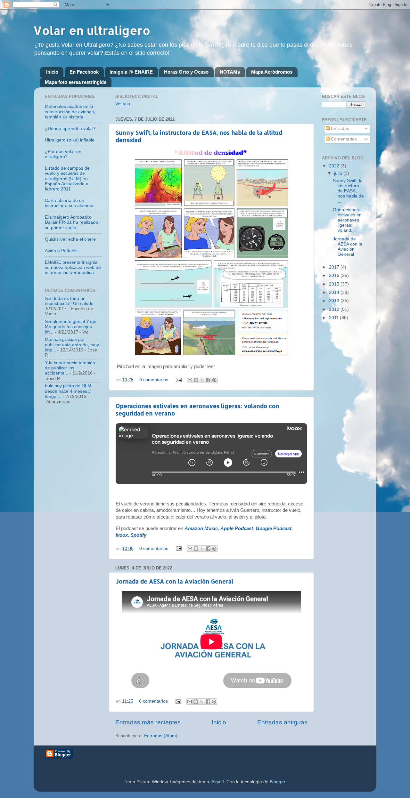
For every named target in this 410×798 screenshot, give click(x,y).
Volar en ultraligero (92, 30)
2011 (334, 317)
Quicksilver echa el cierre (70, 239)
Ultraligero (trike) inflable (69, 140)
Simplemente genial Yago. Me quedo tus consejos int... (71, 326)
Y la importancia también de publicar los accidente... (70, 367)
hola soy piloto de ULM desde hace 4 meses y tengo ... (68, 391)
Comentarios (343, 139)
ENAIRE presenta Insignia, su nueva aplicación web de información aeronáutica (73, 267)
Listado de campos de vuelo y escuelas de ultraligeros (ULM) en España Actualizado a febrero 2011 (67, 178)
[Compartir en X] (202, 380)
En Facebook (84, 72)
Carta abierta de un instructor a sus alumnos (69, 203)
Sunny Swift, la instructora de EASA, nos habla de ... (348, 191)
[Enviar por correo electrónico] (190, 380)
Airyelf (217, 781)
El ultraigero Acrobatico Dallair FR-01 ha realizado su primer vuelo (71, 222)
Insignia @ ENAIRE (131, 72)
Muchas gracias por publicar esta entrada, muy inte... (72, 344)
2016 (334, 275)
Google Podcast (273, 528)
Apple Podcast (236, 528)
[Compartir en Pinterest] (214, 380)
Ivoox (122, 535)
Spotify (138, 535)
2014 (334, 292)
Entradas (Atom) (160, 735)
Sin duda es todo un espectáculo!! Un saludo (69, 301)
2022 (334, 166)
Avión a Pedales (61, 250)
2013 (334, 300)
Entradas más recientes (148, 722)
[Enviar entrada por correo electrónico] (178, 379)
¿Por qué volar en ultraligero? (63, 154)
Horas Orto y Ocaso (186, 72)
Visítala (122, 103)
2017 (334, 267)
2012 (334, 309)
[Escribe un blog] (196, 380)
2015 (334, 284)
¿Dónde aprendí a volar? (70, 128)
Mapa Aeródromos (271, 72)
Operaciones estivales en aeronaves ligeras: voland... (347, 220)
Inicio (52, 72)
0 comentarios (153, 379)
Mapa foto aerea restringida (75, 82)
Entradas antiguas (282, 722)
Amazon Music (201, 528)
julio (338, 173)
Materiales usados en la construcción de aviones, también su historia (70, 111)
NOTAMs (230, 72)
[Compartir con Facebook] (208, 380)
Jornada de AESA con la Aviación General (175, 581)
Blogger (277, 781)
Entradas (339, 128)
